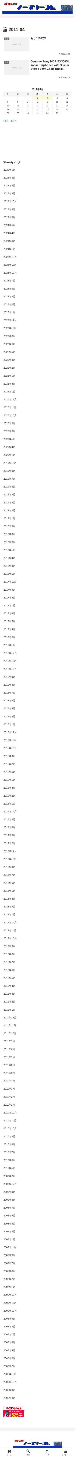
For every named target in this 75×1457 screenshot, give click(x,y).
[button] (68, 810)
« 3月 (6, 120)
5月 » (14, 120)
